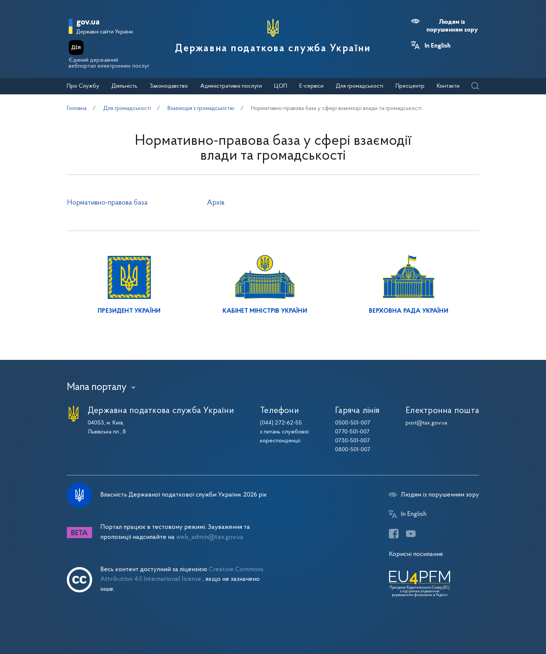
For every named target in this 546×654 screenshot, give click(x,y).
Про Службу (83, 86)
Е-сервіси (311, 86)
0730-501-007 (352, 441)
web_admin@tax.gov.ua (209, 537)
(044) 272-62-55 (281, 423)
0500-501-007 (352, 423)
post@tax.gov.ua (426, 423)
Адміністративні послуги (231, 86)
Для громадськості (359, 86)
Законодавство (169, 86)
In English (438, 46)
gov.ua (88, 22)
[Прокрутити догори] (508, 624)
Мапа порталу (97, 387)
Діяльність (124, 86)
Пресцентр (410, 86)
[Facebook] (394, 534)
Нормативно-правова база (107, 202)
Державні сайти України (104, 32)
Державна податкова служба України (273, 48)
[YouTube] (411, 534)
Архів (215, 202)
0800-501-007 (352, 450)
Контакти (448, 86)
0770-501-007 (352, 432)
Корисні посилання (416, 554)
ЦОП (280, 86)
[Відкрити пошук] (475, 86)
